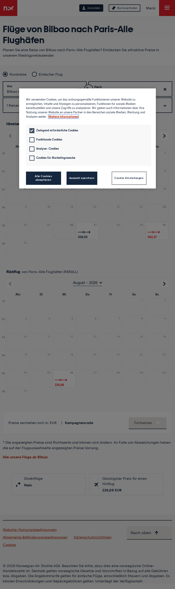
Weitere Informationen (63, 116)
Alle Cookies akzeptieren (43, 178)
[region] (87, 138)
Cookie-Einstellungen (129, 178)
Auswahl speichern (82, 178)
